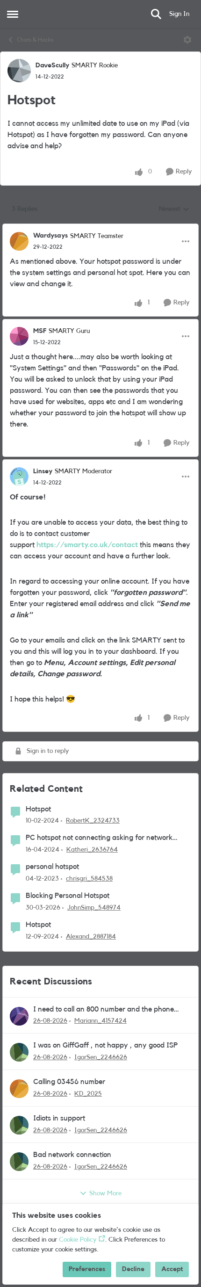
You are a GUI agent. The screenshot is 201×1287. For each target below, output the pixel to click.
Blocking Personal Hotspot (67, 895)
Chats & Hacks (35, 40)
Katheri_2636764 (92, 849)
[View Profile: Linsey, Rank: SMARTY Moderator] (19, 476)
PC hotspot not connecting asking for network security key (99, 838)
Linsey (42, 471)
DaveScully (52, 65)
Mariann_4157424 (100, 1021)
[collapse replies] (100, 228)
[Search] (156, 14)
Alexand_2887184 (91, 936)
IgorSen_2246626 (100, 1057)
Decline (133, 1269)
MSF (39, 331)
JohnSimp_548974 (94, 907)
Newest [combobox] (174, 210)
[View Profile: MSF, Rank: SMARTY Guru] (19, 336)
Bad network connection (72, 1154)
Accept (172, 1269)
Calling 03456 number (69, 1081)
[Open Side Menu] (12, 14)
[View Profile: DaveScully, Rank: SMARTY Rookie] (19, 70)
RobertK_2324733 (93, 820)
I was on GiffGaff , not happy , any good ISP (105, 1045)
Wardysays (50, 235)
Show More (105, 1193)
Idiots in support (59, 1118)
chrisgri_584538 (89, 878)
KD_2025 (88, 1094)
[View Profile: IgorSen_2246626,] (19, 1052)
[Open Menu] (187, 39)
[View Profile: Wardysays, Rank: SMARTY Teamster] (19, 241)
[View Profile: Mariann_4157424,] (19, 1016)
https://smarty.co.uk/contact (87, 545)
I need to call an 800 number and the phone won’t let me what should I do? (103, 1009)
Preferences (87, 1269)
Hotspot (38, 809)
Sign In (179, 14)
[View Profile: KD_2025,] (19, 1088)
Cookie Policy (77, 1239)
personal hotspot (52, 866)
